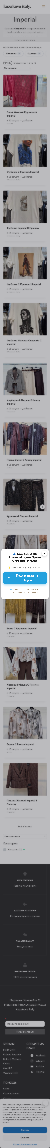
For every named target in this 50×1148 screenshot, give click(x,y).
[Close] (44, 553)
